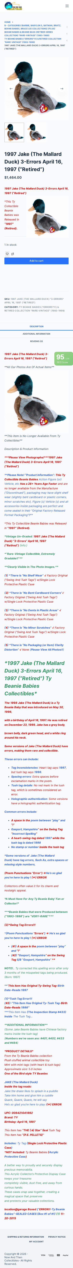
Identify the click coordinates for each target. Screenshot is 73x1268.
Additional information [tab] (36, 334)
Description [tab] (36, 326)
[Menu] (67, 5)
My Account (36, 1241)
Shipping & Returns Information (25, 1237)
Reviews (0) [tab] (36, 341)
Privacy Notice (57, 1237)
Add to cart (36, 260)
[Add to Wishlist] (7, 254)
